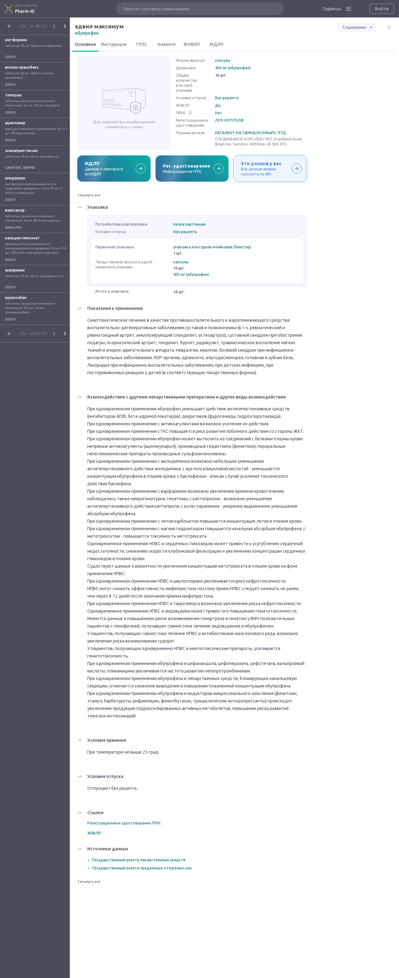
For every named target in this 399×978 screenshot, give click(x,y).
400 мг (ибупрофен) (233, 68)
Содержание (354, 27)
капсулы (222, 60)
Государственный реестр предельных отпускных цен (142, 868)
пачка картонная (189, 224)
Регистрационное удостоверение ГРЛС (124, 823)
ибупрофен (87, 33)
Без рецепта (226, 98)
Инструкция (114, 44)
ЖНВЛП (191, 44)
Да (217, 105)
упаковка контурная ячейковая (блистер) (212, 247)
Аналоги (166, 44)
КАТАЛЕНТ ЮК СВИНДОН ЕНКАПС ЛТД (250, 133)
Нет (218, 113)
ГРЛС (141, 44)
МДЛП (216, 44)
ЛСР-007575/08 (229, 120)
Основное (85, 44)
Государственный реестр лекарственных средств (138, 860)
